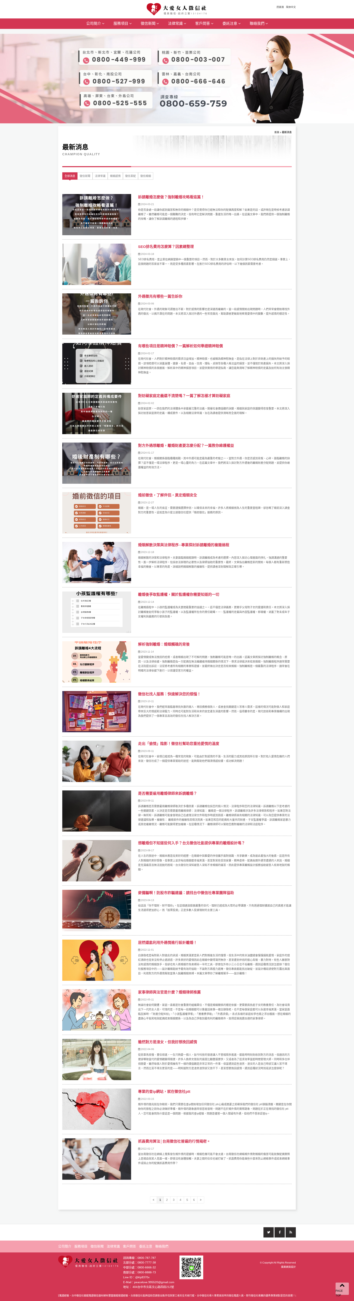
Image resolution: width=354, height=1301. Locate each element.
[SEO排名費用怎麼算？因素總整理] (96, 264)
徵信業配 (130, 175)
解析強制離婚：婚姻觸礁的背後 (164, 644)
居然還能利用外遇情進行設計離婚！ (167, 943)
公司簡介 (94, 24)
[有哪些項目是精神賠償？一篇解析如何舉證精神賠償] (96, 363)
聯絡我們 (258, 24)
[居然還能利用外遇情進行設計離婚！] (96, 960)
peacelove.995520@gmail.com (154, 1282)
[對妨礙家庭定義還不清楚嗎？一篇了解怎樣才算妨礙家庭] (96, 413)
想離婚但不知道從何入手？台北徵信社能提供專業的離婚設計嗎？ (191, 843)
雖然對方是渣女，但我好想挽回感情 (167, 1042)
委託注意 (230, 24)
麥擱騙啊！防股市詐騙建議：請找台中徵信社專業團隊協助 (186, 893)
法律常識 (176, 24)
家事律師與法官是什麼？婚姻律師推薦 (169, 992)
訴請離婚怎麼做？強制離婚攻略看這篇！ (171, 197)
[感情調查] (177, 9)
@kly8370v (142, 1277)
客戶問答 (203, 24)
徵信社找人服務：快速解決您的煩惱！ (169, 694)
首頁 (276, 132)
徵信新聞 (149, 24)
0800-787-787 (146, 1257)
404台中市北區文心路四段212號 (153, 1287)
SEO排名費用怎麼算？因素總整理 (166, 247)
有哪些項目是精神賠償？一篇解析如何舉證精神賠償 (180, 346)
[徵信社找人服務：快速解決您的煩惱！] (96, 711)
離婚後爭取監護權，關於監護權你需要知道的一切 (178, 595)
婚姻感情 (115, 175)
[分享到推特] (268, 1232)
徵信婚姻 (145, 175)
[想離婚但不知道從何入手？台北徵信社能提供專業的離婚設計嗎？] (96, 860)
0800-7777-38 (146, 1262)
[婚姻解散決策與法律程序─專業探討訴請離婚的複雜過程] (96, 562)
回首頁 (280, 7)
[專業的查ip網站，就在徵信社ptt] (96, 1109)
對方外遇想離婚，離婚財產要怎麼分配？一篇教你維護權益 (186, 446)
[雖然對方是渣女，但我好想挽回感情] (96, 1059)
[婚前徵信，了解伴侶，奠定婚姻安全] (96, 513)
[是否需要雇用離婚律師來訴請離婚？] (96, 811)
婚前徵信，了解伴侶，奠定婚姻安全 (167, 495)
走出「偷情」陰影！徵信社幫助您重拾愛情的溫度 (178, 744)
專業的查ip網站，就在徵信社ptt (164, 1092)
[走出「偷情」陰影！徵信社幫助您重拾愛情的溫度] (96, 761)
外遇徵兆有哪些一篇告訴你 (160, 296)
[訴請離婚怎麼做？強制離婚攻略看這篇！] (96, 214)
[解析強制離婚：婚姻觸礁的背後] (96, 662)
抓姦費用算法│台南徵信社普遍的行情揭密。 (174, 1141)
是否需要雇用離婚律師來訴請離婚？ (167, 793)
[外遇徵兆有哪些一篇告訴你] (96, 314)
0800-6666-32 (146, 1267)
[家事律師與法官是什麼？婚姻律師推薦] (96, 1010)
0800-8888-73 (146, 1272)
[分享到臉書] (280, 1232)
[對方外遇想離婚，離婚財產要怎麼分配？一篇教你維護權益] (96, 463)
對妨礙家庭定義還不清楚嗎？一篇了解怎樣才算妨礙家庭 (184, 396)
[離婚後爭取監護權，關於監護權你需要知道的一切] (96, 612)
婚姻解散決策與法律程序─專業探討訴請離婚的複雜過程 (183, 545)
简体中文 (291, 7)
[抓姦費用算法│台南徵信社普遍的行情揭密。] (96, 1159)
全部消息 (70, 175)
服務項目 (121, 24)
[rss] (291, 1232)
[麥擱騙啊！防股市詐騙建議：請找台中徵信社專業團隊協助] (96, 910)
